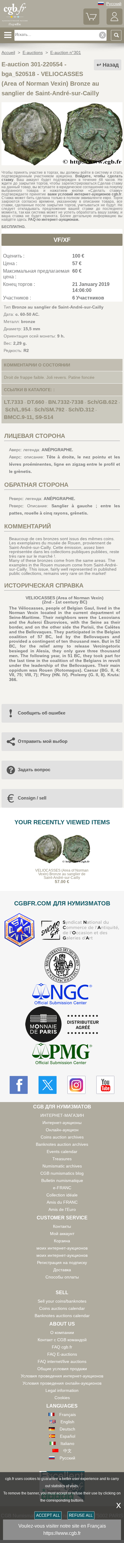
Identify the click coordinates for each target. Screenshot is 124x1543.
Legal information (62, 1390)
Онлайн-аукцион (62, 1129)
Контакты (62, 1226)
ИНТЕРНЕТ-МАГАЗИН (62, 1115)
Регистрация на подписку (62, 1262)
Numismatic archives (62, 1166)
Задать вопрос (34, 769)
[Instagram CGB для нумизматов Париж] (76, 1085)
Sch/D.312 (81, 410)
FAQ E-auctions (62, 1354)
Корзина (62, 1240)
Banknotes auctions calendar (62, 1315)
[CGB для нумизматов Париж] (15, 25)
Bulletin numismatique (62, 1180)
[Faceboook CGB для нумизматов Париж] (19, 1085)
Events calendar (62, 1151)
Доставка (62, 1269)
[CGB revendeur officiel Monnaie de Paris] (62, 1024)
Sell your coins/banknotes (62, 1301)
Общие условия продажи (62, 1368)
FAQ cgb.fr (62, 1347)
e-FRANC (62, 1187)
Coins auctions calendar (62, 1308)
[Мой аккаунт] (114, 23)
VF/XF (62, 240)
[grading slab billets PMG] (62, 1054)
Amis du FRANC (62, 1202)
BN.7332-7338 (65, 402)
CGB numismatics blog (62, 1173)
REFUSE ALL (81, 1515)
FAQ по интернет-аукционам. (53, 219)
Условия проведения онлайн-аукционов (62, 1383)
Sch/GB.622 (102, 402)
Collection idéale (62, 1195)
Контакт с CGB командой (62, 1339)
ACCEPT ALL (48, 1515)
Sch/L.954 (17, 410)
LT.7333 (13, 402)
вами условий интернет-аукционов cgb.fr (84, 194)
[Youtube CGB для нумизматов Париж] (105, 1085)
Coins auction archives (62, 1137)
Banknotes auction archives (62, 1144)
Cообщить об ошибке (41, 712)
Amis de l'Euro (62, 1209)
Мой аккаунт (62, 1233)
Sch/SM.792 (49, 410)
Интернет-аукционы (62, 1122)
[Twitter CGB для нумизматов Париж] (48, 1085)
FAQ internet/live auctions (62, 1361)
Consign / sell (32, 797)
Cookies (62, 1397)
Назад (111, 65)
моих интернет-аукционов (62, 1248)
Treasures (62, 1158)
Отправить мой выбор (42, 741)
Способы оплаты (62, 1277)
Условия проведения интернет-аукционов (62, 1375)
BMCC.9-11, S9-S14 (28, 417)
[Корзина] (91, 23)
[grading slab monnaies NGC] (62, 994)
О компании (62, 1332)
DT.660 (35, 402)
